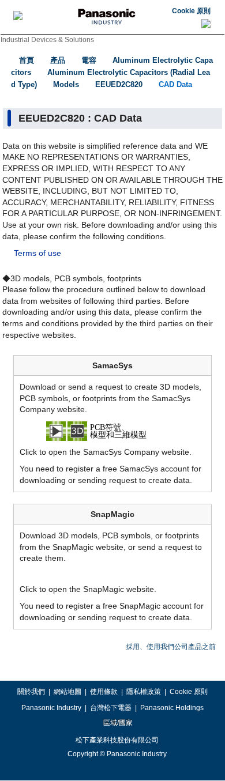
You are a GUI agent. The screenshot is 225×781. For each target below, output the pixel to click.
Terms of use (37, 253)
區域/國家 (117, 723)
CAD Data (175, 84)
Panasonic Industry (51, 708)
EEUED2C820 (118, 84)
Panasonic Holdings (172, 708)
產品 (57, 60)
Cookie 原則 (191, 11)
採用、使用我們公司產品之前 (171, 647)
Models (66, 84)
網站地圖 (67, 692)
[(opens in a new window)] (112, 430)
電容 (88, 60)
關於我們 (31, 692)
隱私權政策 (143, 692)
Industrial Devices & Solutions (47, 40)
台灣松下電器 (111, 708)
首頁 (26, 60)
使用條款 (104, 692)
